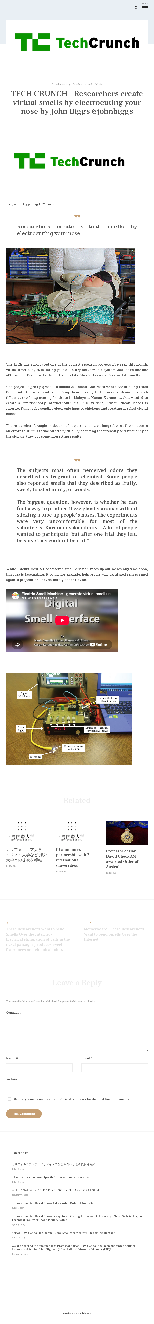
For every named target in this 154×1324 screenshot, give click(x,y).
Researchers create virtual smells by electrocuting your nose (77, 230)
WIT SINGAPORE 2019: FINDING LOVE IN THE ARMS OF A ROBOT (55, 1190)
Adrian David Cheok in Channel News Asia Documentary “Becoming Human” (63, 1233)
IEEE (18, 364)
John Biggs (21, 204)
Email (87, 1058)
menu (145, 3)
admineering (63, 84)
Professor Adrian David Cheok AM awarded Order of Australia (122, 859)
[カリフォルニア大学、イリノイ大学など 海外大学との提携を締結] (22, 842)
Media (98, 84)
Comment (13, 1012)
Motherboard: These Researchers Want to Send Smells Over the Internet (114, 934)
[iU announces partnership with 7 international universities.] (72, 842)
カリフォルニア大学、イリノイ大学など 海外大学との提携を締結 (26, 855)
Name (12, 1058)
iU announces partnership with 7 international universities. (72, 857)
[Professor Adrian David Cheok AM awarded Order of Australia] (127, 843)
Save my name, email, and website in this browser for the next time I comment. (72, 1099)
